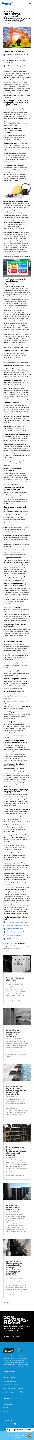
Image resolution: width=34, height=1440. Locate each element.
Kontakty (6, 1411)
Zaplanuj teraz (8, 1423)
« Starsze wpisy (7, 1302)
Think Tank (6, 1408)
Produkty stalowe (9, 1377)
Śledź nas (6, 1420)
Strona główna (8, 1404)
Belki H (16, 1096)
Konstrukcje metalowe (10, 1385)
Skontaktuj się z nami (11, 1336)
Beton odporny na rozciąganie (13, 1388)
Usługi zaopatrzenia (10, 1381)
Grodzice (13, 24)
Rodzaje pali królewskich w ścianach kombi (13, 1207)
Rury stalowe (16, 982)
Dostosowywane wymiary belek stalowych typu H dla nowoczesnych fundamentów (16, 1091)
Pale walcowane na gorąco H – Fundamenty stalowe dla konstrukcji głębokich (16, 1151)
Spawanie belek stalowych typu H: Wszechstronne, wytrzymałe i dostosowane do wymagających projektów (14, 1268)
